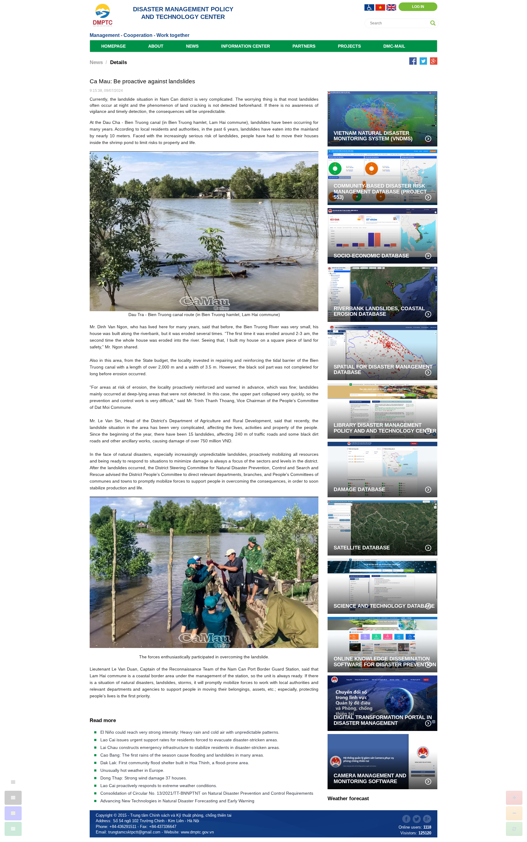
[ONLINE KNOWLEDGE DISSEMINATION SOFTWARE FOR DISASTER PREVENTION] (382, 644)
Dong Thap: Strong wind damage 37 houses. (143, 777)
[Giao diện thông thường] (13, 829)
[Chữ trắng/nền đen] (13, 798)
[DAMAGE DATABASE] (382, 469)
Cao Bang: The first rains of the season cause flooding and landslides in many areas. (182, 755)
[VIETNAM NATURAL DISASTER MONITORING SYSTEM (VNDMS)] (382, 118)
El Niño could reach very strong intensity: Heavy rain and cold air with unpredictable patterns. (189, 732)
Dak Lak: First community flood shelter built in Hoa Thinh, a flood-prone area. (174, 762)
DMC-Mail (394, 46)
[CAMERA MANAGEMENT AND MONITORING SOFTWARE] (382, 761)
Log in (418, 7)
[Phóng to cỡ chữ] (514, 798)
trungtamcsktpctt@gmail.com (134, 832)
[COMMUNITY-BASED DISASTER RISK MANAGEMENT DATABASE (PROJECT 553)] (382, 176)
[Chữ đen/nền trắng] (13, 782)
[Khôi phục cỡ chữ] (514, 829)
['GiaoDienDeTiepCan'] (369, 6)
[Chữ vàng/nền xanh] (13, 813)
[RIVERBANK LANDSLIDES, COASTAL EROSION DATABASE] (382, 293)
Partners (303, 46)
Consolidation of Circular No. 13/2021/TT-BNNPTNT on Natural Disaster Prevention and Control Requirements (206, 793)
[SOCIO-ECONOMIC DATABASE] (382, 235)
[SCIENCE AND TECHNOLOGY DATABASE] (382, 585)
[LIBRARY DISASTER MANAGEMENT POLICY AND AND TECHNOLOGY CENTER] (382, 410)
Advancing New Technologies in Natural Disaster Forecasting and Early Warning (177, 800)
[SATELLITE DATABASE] (382, 527)
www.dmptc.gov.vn (197, 832)
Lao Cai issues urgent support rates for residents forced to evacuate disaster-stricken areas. (189, 739)
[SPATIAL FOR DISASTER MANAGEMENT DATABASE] (382, 351)
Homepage (113, 46)
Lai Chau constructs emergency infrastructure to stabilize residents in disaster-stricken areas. (190, 747)
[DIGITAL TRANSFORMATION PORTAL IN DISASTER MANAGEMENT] (382, 702)
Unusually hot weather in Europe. (132, 770)
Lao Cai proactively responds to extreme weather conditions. (158, 785)
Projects (349, 46)
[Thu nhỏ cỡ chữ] (514, 813)
